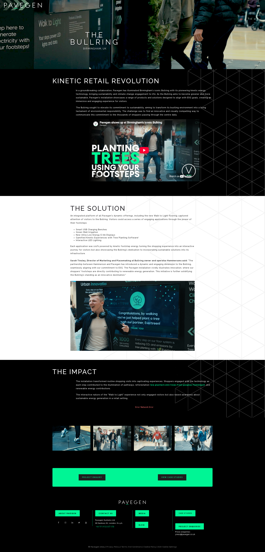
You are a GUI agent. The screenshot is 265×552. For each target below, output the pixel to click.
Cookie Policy (150, 547)
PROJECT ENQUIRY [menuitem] (92, 477)
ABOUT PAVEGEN (67, 513)
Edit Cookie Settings (167, 547)
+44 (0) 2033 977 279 (105, 526)
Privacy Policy (113, 547)
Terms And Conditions (132, 547)
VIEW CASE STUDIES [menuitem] (172, 477)
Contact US (106, 513)
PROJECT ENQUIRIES (189, 526)
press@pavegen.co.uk (185, 534)
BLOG (142, 525)
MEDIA (142, 513)
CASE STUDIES (185, 513)
